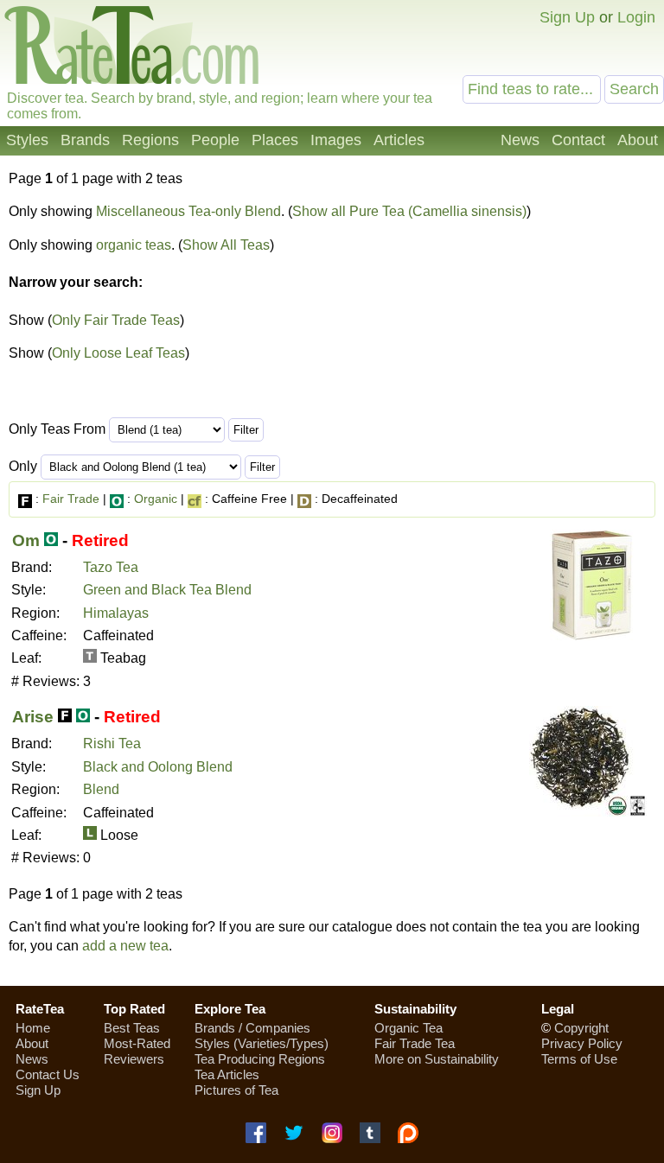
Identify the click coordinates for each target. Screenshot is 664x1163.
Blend (101, 789)
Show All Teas (226, 245)
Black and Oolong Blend (158, 766)
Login (636, 17)
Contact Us (48, 1074)
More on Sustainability (436, 1059)
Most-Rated (137, 1043)
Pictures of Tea (236, 1090)
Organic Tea (408, 1027)
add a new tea (125, 945)
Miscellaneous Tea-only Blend (188, 211)
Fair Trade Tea (414, 1043)
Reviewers (134, 1059)
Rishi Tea (112, 743)
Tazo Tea (110, 567)
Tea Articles (227, 1074)
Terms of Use (579, 1059)
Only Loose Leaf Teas (118, 353)
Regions (150, 140)
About (637, 140)
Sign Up (567, 17)
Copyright (581, 1027)
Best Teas (132, 1027)
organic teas (133, 245)
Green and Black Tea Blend (167, 589)
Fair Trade (70, 498)
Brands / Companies (252, 1027)
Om (26, 540)
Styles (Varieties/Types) (262, 1043)
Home (33, 1027)
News (520, 140)
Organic (155, 498)
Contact (578, 140)
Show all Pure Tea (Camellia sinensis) (409, 211)
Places (275, 140)
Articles (399, 140)
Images (335, 140)
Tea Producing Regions (260, 1059)
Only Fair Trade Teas (116, 320)
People (215, 140)
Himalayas (116, 613)
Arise (33, 717)
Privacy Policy (581, 1043)
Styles (27, 140)
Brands (85, 140)
